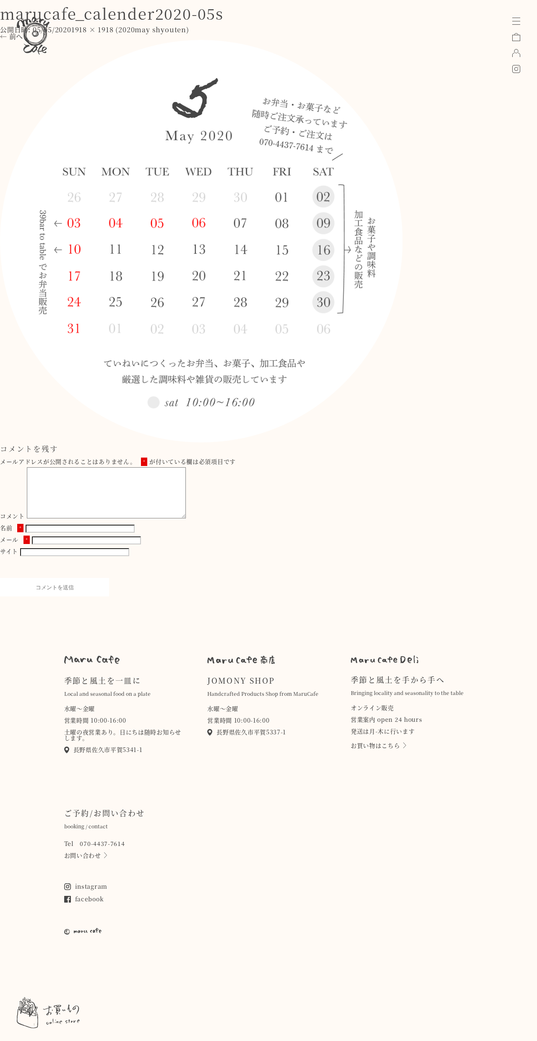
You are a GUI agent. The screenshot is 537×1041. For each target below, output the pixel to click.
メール (14, 539)
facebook (89, 899)
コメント (12, 516)
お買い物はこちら (375, 745)
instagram (91, 886)
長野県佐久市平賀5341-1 (108, 749)
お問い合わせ (82, 855)
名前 (11, 527)
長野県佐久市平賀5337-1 (251, 732)
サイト (9, 551)
